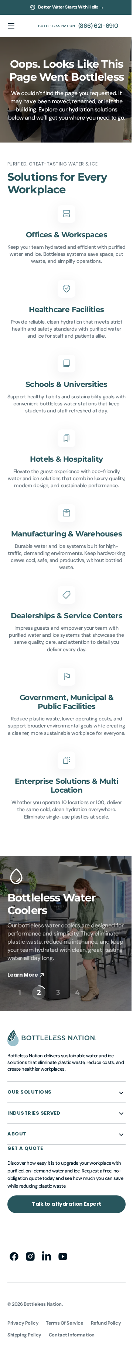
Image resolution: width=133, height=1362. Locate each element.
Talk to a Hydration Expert (63, 1239)
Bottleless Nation (43, 1339)
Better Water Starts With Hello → (70, 7)
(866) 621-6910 (93, 26)
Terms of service (64, 1358)
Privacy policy (22, 1358)
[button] (11, 26)
